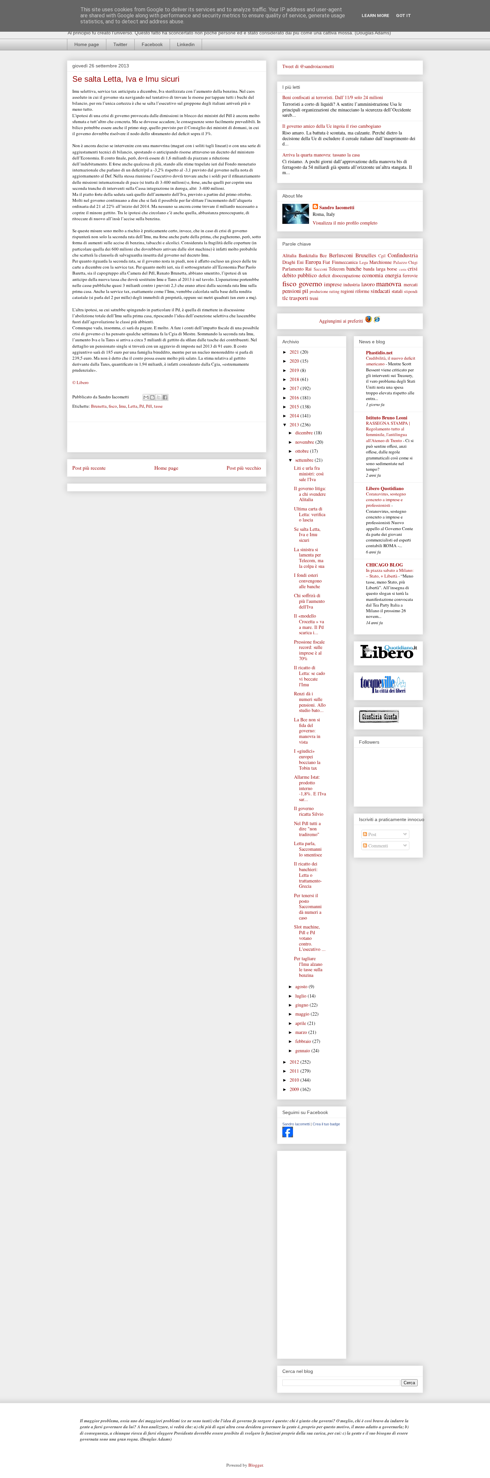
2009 (295, 1089)
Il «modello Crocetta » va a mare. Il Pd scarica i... (309, 624)
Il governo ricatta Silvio (308, 811)
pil (305, 291)
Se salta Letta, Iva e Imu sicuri (307, 534)
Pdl (149, 406)
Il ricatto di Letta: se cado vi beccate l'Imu (309, 675)
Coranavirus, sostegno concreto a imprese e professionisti (386, 499)
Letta (132, 406)
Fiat (326, 262)
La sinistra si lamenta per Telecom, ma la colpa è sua (309, 557)
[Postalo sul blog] (152, 397)
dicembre (304, 432)
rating (334, 291)
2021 (295, 352)
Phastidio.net (379, 352)
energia (393, 275)
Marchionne (380, 262)
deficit (324, 275)
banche (353, 268)
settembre (305, 460)
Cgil (382, 256)
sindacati (380, 291)
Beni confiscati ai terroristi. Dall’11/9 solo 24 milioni (332, 97)
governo (310, 283)
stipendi (411, 291)
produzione (319, 291)
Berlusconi (341, 255)
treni (314, 298)
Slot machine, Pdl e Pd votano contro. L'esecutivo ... (310, 937)
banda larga (374, 269)
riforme (362, 291)
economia (372, 275)
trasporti (298, 298)
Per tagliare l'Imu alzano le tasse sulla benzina (308, 966)
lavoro (368, 284)
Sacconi (320, 269)
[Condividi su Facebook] (165, 397)
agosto (302, 986)
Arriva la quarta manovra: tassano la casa (321, 154)
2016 (295, 397)
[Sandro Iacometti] (287, 1135)
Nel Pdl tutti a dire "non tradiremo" (307, 829)
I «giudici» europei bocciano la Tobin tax (307, 759)
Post (371, 834)
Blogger (255, 1465)
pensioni (291, 291)
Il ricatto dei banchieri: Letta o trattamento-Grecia (308, 874)
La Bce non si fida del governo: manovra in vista (307, 730)
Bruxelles (365, 255)
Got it (403, 15)
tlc (285, 298)
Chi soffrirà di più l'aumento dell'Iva (309, 601)
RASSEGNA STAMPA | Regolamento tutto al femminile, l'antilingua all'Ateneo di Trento (388, 431)
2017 (295, 388)
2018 (295, 379)
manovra (388, 283)
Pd (141, 406)
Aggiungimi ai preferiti (341, 321)
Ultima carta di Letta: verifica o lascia (309, 514)
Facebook (152, 44)
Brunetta (99, 406)
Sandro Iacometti (336, 207)
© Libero (80, 382)
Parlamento (293, 269)
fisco (113, 406)
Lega (363, 262)
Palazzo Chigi (405, 262)
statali (397, 291)
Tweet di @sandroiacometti (308, 66)
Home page (86, 44)
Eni (300, 262)
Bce (323, 255)
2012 (295, 1062)
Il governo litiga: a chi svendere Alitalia (310, 494)
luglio (301, 996)
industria (351, 284)
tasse (158, 406)
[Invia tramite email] (146, 397)
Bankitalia (308, 255)
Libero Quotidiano (385, 488)
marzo (301, 1032)
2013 (295, 424)
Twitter (120, 44)
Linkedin (186, 44)
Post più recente (89, 467)
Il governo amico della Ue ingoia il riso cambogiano (331, 126)
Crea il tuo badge (326, 1124)
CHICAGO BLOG (384, 564)
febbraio (303, 1041)
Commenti (377, 845)
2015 (295, 406)
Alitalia (289, 255)
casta (402, 269)
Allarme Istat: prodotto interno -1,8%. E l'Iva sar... (310, 788)
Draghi (288, 262)
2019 (295, 370)
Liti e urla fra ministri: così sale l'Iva (309, 473)
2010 (295, 1080)
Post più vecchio (244, 467)
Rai (308, 269)
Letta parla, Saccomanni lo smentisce (308, 849)
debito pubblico (299, 275)
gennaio (303, 1050)
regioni (347, 291)
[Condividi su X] (158, 397)
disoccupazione (346, 275)
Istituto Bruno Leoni (386, 417)
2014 (295, 415)
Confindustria (403, 255)
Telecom (337, 269)
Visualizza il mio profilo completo (345, 223)
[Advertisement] (167, 437)
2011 (295, 1071)
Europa (313, 262)
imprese (333, 284)
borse (392, 269)
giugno (302, 1005)
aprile (301, 1023)
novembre (305, 442)
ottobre (302, 451)
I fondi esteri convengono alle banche (308, 581)
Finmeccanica (345, 262)
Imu (122, 406)
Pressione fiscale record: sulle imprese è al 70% (309, 650)
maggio (303, 1014)
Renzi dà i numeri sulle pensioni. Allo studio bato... (310, 701)
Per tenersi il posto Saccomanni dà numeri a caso (308, 906)
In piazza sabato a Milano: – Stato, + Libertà (390, 573)
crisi (413, 268)
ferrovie (410, 275)
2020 (295, 361)
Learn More (375, 15)
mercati (411, 284)
